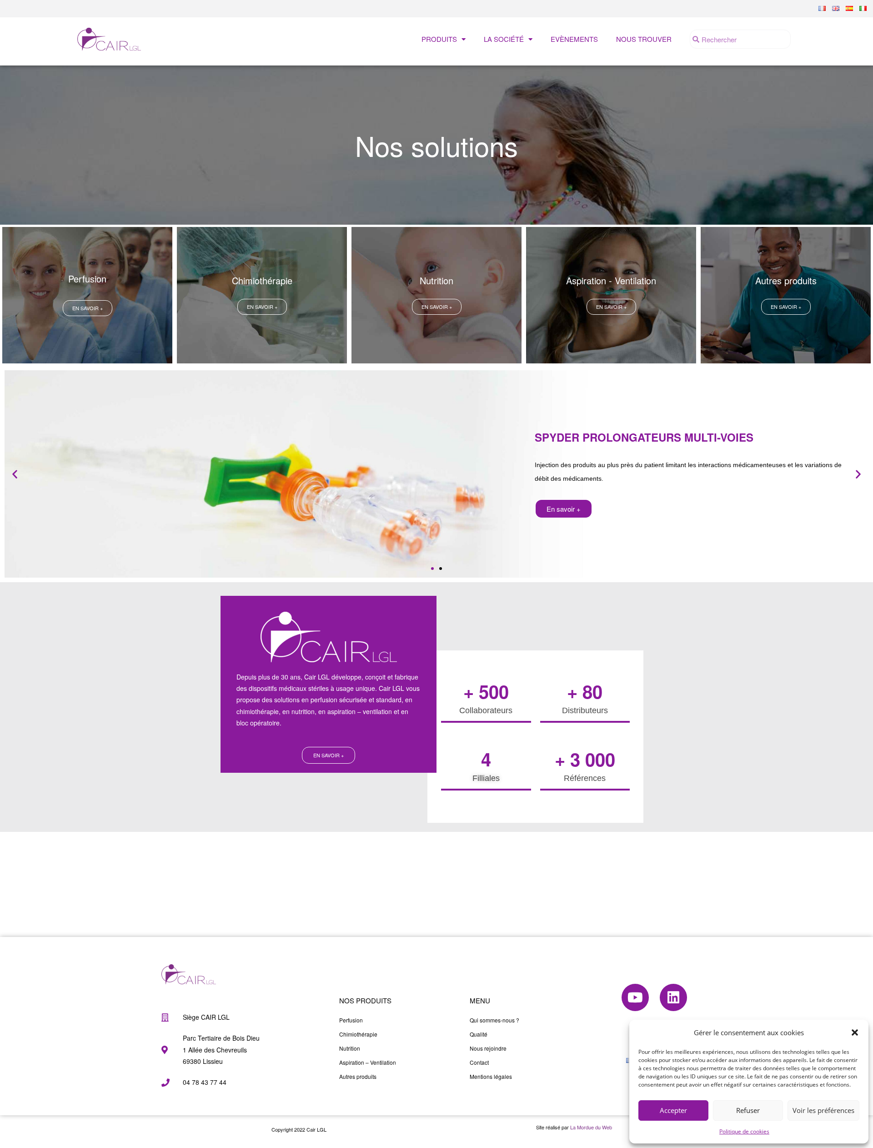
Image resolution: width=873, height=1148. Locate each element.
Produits (439, 39)
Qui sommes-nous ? (494, 1020)
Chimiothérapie (358, 1034)
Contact (479, 1062)
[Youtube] (635, 997)
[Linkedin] (673, 997)
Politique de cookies (744, 1131)
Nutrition (349, 1048)
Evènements (574, 39)
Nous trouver (644, 39)
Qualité (478, 1034)
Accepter (673, 1110)
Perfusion (351, 1020)
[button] (854, 1032)
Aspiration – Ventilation (367, 1062)
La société (504, 39)
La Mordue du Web (591, 1127)
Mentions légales (491, 1076)
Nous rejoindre (488, 1048)
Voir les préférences (823, 1110)
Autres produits (357, 1076)
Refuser (748, 1110)
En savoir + (564, 509)
